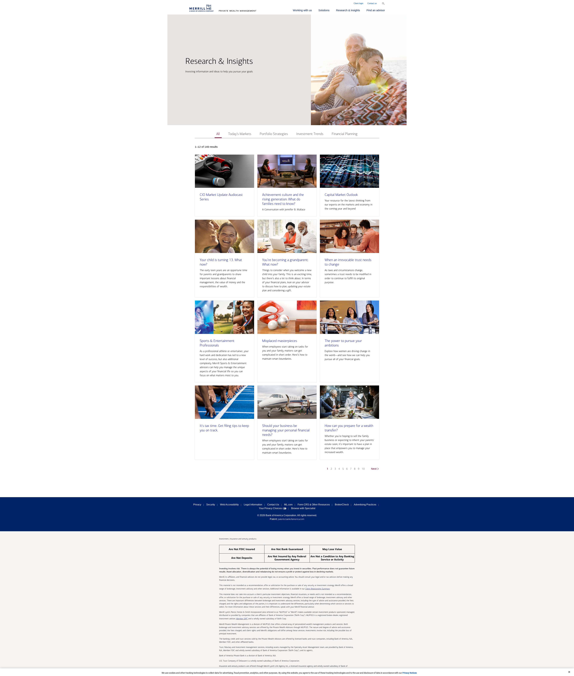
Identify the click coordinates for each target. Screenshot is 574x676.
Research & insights (348, 10)
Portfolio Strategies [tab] (274, 134)
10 (363, 468)
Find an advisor (376, 10)
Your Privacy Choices (270, 508)
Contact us (372, 3)
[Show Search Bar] (383, 3)
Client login (358, 3)
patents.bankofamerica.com (291, 519)
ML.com (288, 504)
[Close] (569, 672)
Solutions (323, 10)
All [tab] (218, 134)
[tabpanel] (287, 309)
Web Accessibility (229, 504)
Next (374, 468)
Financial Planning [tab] (345, 134)
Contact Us (273, 504)
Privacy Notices (409, 673)
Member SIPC (242, 618)
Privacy (197, 504)
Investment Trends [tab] (309, 134)
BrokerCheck (342, 504)
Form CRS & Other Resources (314, 504)
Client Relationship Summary (317, 588)
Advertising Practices (365, 504)
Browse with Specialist (303, 508)
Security (210, 504)
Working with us (302, 10)
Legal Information (253, 504)
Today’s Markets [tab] (239, 134)
